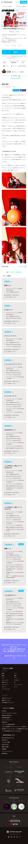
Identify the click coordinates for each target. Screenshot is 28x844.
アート (15, 673)
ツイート (15, 66)
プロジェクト (6, 76)
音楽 (18, 32)
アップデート (15, 76)
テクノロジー (5, 684)
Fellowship (4, 722)
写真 (3, 675)
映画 (3, 673)
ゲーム (15, 678)
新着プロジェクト (6, 700)
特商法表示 (4, 753)
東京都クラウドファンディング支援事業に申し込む (14, 729)
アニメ (3, 678)
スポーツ (4, 687)
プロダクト (17, 680)
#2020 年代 (4, 740)
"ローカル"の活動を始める (8, 724)
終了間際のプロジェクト (8, 702)
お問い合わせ (5, 744)
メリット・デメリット (7, 720)
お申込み (4, 711)
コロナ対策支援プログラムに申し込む (11, 731)
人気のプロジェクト (7, 698)
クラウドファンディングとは (9, 713)
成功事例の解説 (6, 717)
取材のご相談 (5, 747)
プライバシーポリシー (7, 751)
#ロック (20, 45)
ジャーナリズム (6, 689)
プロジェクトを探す (7, 6)
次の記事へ (22, 266)
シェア (6, 66)
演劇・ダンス (5, 682)
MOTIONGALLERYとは (8, 738)
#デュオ (7, 45)
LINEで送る (23, 66)
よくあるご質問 (6, 742)
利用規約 (4, 749)
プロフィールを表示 (19, 72)
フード (15, 687)
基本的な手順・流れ (6, 715)
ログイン (17, 2)
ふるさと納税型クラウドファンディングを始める (14, 726)
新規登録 (24, 2)
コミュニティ (5, 680)
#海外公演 (13, 45)
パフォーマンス (18, 684)
